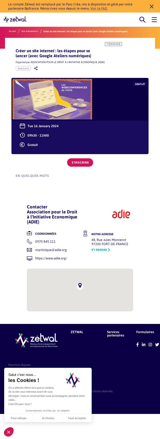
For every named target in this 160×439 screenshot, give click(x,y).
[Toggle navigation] (154, 20)
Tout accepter (77, 418)
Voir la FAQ (98, 8)
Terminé (113, 44)
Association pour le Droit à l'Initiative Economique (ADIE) (68, 62)
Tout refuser (19, 418)
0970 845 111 (45, 241)
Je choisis (48, 418)
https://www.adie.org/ (51, 258)
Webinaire (23, 68)
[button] (9, 432)
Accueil (12, 31)
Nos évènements (29, 31)
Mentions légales (19, 365)
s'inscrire (80, 162)
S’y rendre (99, 249)
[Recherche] (142, 20)
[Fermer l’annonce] (150, 6)
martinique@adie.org (51, 249)
